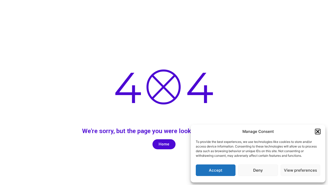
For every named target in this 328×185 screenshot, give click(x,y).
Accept (215, 170)
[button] (317, 131)
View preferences (300, 170)
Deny (258, 170)
